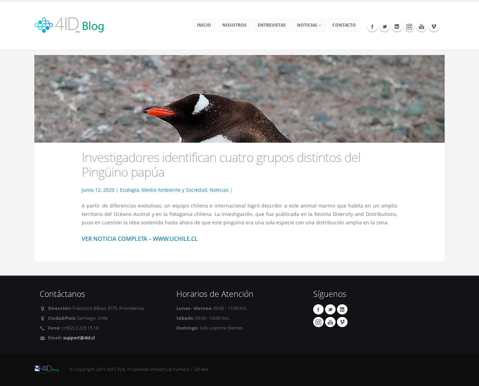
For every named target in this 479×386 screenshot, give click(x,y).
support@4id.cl (79, 338)
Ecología (129, 190)
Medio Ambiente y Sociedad (174, 190)
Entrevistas (272, 25)
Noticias (307, 25)
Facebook (372, 26)
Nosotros (234, 25)
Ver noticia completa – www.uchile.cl (140, 239)
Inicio (204, 25)
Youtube (421, 26)
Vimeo (434, 26)
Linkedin (397, 26)
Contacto (344, 25)
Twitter (384, 26)
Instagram (409, 26)
